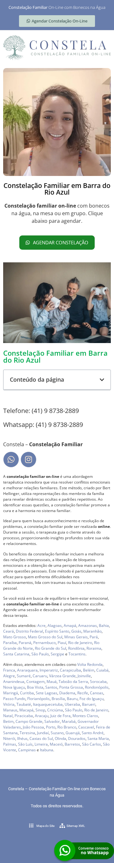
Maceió (56, 744)
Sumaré (24, 676)
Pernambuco (44, 642)
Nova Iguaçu (14, 687)
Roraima (93, 648)
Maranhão (92, 631)
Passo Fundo (14, 698)
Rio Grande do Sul (50, 648)
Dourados (77, 738)
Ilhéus (22, 738)
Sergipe (57, 654)
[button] (102, 379)
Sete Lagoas (46, 693)
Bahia (104, 625)
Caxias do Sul (41, 738)
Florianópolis (38, 698)
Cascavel (86, 727)
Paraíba (10, 642)
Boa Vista (35, 687)
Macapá (26, 710)
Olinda (60, 738)
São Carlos (91, 744)
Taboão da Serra (73, 681)
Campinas (27, 750)
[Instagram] (28, 459)
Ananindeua (13, 681)
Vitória (9, 704)
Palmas (9, 744)
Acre (41, 625)
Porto (50, 727)
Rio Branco (66, 727)
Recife (82, 693)
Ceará (8, 631)
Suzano (57, 732)
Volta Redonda (90, 664)
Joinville (84, 676)
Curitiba (27, 693)
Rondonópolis (97, 687)
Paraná (25, 642)
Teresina (27, 732)
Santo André (93, 732)
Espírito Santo (57, 631)
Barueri (88, 704)
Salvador (52, 721)
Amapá (70, 625)
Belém (88, 670)
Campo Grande (29, 721)
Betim (8, 721)
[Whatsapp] (11, 459)
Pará (94, 637)
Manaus (10, 710)
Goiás (76, 631)
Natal (8, 715)
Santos (51, 687)
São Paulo (40, 654)
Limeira (41, 744)
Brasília (58, 698)
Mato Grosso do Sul (45, 637)
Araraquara (27, 670)
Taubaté (23, 704)
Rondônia (76, 648)
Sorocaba (98, 681)
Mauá (52, 681)
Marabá (69, 721)
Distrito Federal (29, 631)
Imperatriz (49, 670)
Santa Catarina (16, 654)
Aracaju (41, 715)
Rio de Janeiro (80, 642)
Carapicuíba (70, 670)
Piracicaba (24, 715)
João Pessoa (33, 727)
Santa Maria (98, 738)
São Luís (25, 744)
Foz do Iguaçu (91, 698)
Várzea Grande (62, 676)
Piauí (62, 642)
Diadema (67, 693)
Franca (9, 670)
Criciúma (55, 710)
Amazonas (87, 625)
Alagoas (55, 625)
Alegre (9, 676)
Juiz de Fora (60, 715)
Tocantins (77, 654)
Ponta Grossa (71, 687)
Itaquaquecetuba (48, 704)
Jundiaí (43, 732)
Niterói (9, 738)
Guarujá (73, 732)
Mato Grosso (14, 637)
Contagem (35, 681)
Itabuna (46, 750)
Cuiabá (102, 670)
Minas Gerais (76, 637)
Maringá (10, 693)
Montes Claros (85, 715)
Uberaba (72, 704)
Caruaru (40, 676)
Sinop (40, 710)
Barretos (72, 744)
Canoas (96, 693)
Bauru (72, 698)
